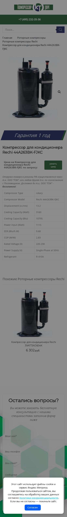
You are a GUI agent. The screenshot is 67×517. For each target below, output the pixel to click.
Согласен (32, 507)
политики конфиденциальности (38, 497)
